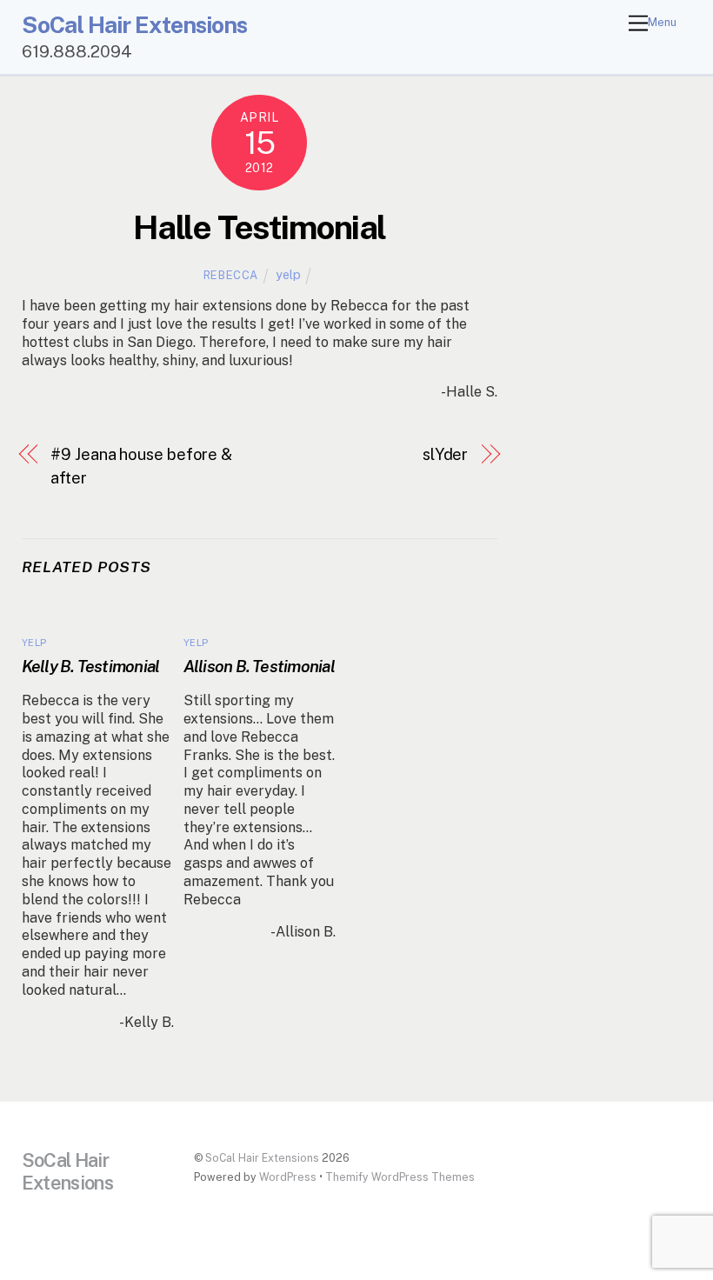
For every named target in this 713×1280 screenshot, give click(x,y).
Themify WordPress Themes (400, 1176)
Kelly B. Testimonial (91, 666)
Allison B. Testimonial (259, 666)
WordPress (288, 1176)
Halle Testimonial (259, 227)
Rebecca (231, 275)
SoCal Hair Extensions (262, 1157)
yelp (288, 274)
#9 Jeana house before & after (141, 465)
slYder (445, 454)
